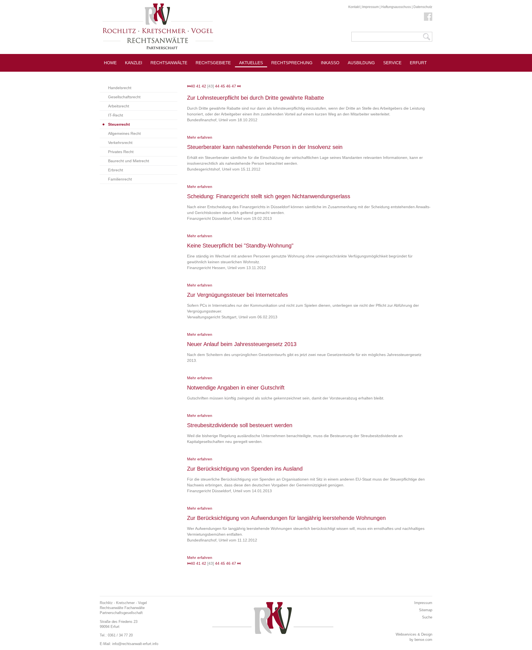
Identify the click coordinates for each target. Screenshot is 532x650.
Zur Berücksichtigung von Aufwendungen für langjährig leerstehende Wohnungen (286, 518)
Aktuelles (251, 62)
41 (198, 86)
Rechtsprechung (292, 62)
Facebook (428, 16)
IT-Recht (115, 115)
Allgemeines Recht (124, 133)
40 (193, 86)
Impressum (370, 7)
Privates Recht (121, 151)
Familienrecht (120, 179)
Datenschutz (422, 7)
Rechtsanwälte (168, 62)
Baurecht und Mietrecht (128, 161)
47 (234, 86)
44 (217, 86)
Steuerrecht (119, 124)
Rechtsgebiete (213, 62)
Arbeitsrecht (118, 106)
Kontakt (354, 7)
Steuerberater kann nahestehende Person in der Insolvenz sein (264, 147)
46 (228, 86)
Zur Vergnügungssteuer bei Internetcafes (237, 295)
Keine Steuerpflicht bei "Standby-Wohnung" (240, 246)
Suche (427, 617)
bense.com (423, 640)
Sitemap (425, 610)
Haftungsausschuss (396, 7)
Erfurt (418, 62)
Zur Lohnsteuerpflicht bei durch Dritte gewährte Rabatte (255, 98)
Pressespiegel (288, 75)
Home (110, 62)
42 (204, 86)
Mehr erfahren (199, 137)
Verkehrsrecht (120, 142)
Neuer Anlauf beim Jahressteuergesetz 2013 (241, 344)
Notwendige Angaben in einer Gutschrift (236, 388)
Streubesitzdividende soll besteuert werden (239, 425)
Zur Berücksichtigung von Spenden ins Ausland (245, 469)
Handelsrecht (119, 88)
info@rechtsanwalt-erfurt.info (135, 644)
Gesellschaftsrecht (124, 97)
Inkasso (330, 62)
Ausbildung (361, 62)
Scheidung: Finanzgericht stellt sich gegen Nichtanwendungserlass (268, 196)
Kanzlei (133, 62)
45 (223, 86)
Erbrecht (115, 170)
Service (392, 62)
